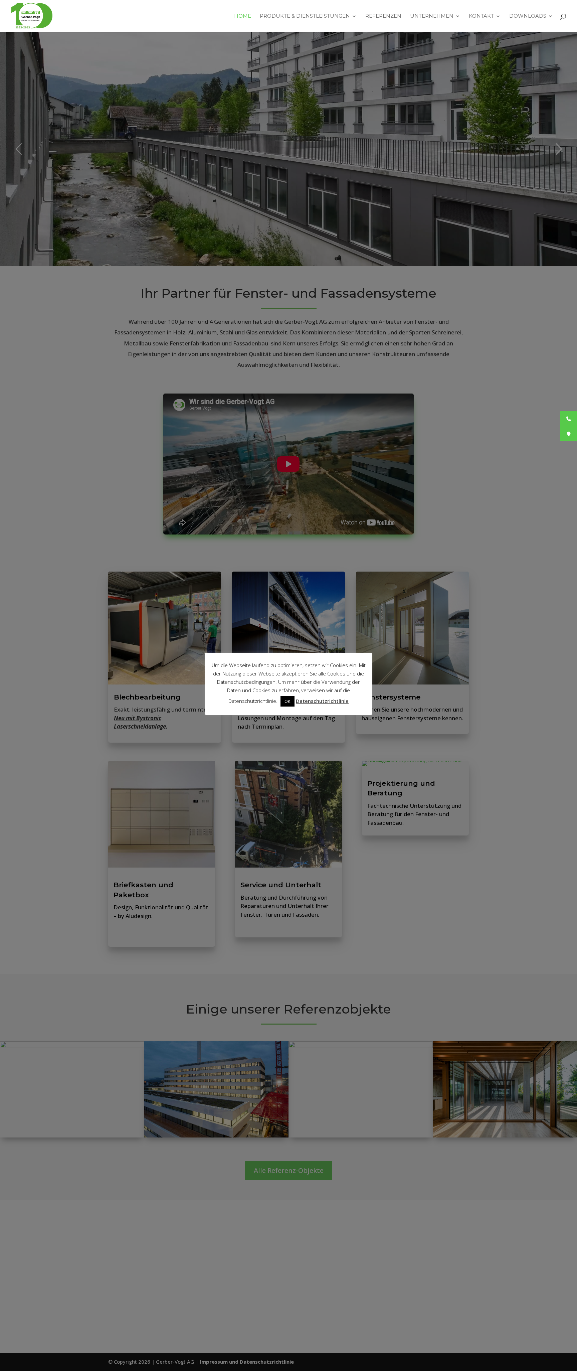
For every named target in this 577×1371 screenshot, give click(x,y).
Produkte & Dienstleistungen (305, 16)
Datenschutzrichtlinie (322, 701)
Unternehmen (431, 16)
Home (242, 16)
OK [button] (287, 701)
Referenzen (383, 16)
